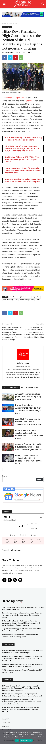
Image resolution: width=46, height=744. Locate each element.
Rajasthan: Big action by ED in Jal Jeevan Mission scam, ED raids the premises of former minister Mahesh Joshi (20, 709)
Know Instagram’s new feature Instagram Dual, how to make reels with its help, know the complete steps (22, 615)
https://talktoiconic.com (23, 366)
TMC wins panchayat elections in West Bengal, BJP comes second (22, 671)
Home (4, 24)
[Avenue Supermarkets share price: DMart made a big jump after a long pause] (8, 397)
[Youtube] (20, 580)
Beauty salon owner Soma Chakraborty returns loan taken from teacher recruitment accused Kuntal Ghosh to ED (22, 658)
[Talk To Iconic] (23, 4)
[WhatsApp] (21, 57)
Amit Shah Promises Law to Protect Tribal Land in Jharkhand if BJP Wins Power (28, 422)
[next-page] (7, 469)
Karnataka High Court (15, 98)
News (10, 24)
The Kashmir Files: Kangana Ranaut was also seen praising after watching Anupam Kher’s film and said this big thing (34, 332)
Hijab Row (36, 297)
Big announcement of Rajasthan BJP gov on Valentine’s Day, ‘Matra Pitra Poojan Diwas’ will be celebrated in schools (21, 702)
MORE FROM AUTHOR (29, 388)
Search (5, 476)
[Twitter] (10, 57)
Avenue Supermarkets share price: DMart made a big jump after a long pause (28, 396)
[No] (43, 736)
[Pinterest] (15, 57)
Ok (17, 740)
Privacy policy (26, 740)
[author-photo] (23, 360)
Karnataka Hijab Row (26, 299)
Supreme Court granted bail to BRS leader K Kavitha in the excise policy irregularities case (29, 447)
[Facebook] (4, 57)
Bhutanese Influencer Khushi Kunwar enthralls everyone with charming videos (20, 636)
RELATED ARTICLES (11, 388)
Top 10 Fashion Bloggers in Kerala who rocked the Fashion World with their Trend (21, 630)
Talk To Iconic (9, 52)
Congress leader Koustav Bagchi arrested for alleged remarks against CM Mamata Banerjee (22, 665)
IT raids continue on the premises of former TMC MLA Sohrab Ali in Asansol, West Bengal (22, 651)
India (16, 24)
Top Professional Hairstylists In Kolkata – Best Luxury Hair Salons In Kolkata (23, 608)
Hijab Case (29, 101)
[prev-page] (3, 469)
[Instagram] (10, 580)
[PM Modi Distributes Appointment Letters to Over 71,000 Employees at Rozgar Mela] (8, 408)
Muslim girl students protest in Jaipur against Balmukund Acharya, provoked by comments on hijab (22, 695)
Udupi (38, 299)
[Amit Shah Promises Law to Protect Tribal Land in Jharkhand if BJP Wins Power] (8, 422)
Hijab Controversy (25, 297)
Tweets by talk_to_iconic (11, 550)
